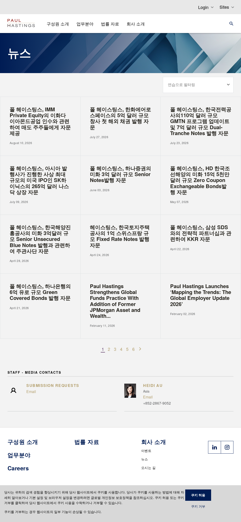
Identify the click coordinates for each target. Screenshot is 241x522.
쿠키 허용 (198, 495)
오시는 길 (148, 467)
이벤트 (146, 450)
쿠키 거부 (198, 506)
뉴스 (144, 459)
